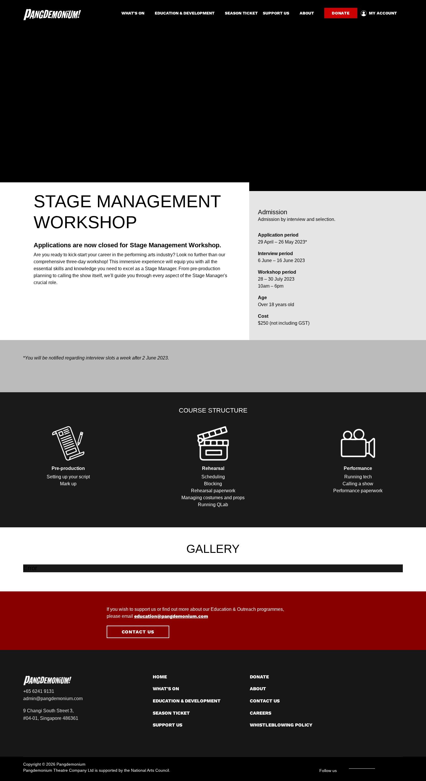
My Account (383, 13)
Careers (260, 713)
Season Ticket (241, 13)
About (307, 13)
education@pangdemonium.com (171, 616)
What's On (132, 13)
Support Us (276, 13)
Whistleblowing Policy (281, 725)
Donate (341, 13)
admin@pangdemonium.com (53, 698)
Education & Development (184, 13)
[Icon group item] (379, 768)
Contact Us (138, 632)
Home (160, 677)
